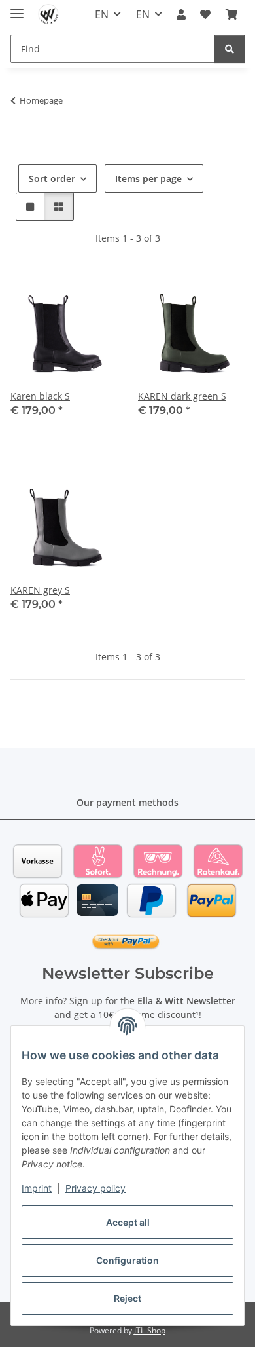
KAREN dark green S (182, 396)
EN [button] (102, 14)
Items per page (148, 178)
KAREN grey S (40, 590)
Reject (127, 1298)
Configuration (127, 1260)
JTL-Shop (149, 1330)
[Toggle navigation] (17, 8)
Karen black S (40, 396)
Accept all (128, 1222)
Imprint (37, 1188)
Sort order (52, 178)
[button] (181, 14)
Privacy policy (95, 1188)
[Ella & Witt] (48, 14)
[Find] (229, 49)
